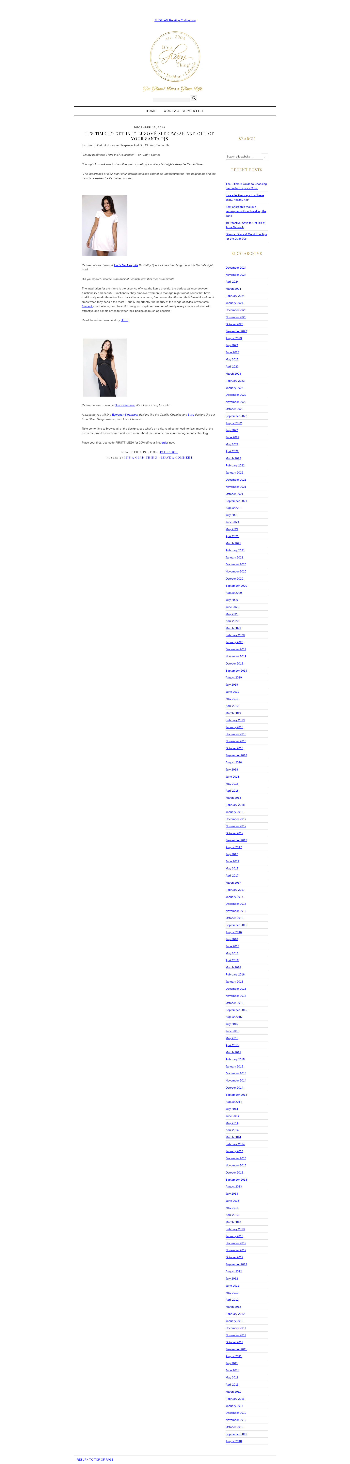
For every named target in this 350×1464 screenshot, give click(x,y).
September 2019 (236, 670)
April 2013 (232, 1214)
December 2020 (236, 564)
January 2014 (234, 1151)
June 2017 (232, 861)
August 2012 (234, 1271)
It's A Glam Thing (140, 457)
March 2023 (233, 373)
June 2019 (232, 691)
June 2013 (232, 1200)
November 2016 (236, 910)
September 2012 (236, 1264)
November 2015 (236, 995)
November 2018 (236, 741)
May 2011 (232, 1377)
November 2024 (236, 274)
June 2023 (232, 352)
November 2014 (236, 1080)
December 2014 (236, 1073)
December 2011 (236, 1328)
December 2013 (236, 1158)
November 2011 (236, 1335)
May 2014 (232, 1123)
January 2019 (234, 727)
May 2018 (232, 783)
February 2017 (235, 889)
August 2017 (234, 847)
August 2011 (234, 1356)
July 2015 (232, 1024)
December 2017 (236, 819)
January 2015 (234, 1066)
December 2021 (236, 479)
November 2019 (236, 656)
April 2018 (232, 790)
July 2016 (232, 939)
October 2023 (234, 324)
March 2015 (233, 1052)
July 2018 (232, 769)
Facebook (169, 452)
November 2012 (236, 1250)
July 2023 (232, 345)
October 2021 (234, 493)
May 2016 (232, 953)
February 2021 (235, 550)
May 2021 (232, 529)
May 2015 (232, 1038)
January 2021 (234, 557)
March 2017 (233, 882)
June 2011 (232, 1370)
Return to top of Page (95, 1459)
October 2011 (234, 1342)
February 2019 (235, 720)
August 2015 (234, 1016)
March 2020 (233, 628)
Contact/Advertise (184, 111)
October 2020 (234, 578)
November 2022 (236, 401)
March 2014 (233, 1137)
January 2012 (234, 1321)
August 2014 (234, 1101)
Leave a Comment (177, 457)
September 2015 (236, 1010)
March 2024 (233, 288)
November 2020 (236, 571)
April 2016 (232, 960)
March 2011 (233, 1391)
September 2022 (236, 416)
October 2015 (234, 1002)
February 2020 (235, 635)
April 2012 (232, 1299)
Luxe (191, 414)
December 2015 (236, 988)
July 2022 (232, 430)
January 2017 (234, 896)
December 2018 (236, 734)
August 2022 (234, 423)
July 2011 (232, 1363)
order (164, 442)
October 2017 (234, 833)
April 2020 (232, 621)
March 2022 (233, 458)
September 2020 (236, 585)
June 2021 (232, 522)
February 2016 (235, 974)
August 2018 (234, 762)
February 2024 (235, 295)
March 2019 (233, 713)
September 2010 (236, 1434)
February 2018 (235, 804)
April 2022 (232, 451)
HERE (124, 320)
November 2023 (236, 317)
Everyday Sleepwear (125, 414)
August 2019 (234, 677)
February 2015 (235, 1059)
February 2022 (235, 465)
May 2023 (232, 359)
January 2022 (234, 472)
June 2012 (232, 1285)
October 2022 (234, 408)
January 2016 (234, 981)
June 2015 (232, 1031)
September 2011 (236, 1349)
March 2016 (233, 967)
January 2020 (234, 642)
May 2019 (232, 698)
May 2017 (232, 868)
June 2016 (232, 946)
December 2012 (236, 1243)
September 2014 (236, 1094)
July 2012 (232, 1278)
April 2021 (232, 536)
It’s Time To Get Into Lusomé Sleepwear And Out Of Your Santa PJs (149, 136)
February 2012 (235, 1313)
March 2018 (233, 797)
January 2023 (234, 387)
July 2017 (232, 854)
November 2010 (236, 1419)
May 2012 (232, 1292)
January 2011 (234, 1405)
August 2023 (234, 338)
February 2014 (235, 1144)
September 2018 (236, 755)
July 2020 (232, 599)
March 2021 (233, 543)
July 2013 (232, 1193)
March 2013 (233, 1222)
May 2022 (232, 444)
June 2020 (232, 607)
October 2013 (234, 1172)
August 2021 (234, 507)
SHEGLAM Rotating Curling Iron (175, 20)
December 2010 (236, 1412)
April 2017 (232, 875)
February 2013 (235, 1229)
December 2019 (236, 649)
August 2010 (234, 1441)
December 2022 (236, 394)
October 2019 (234, 663)
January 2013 (234, 1236)
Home (151, 111)
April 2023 (232, 366)
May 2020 (232, 614)
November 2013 (236, 1165)
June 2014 (232, 1116)
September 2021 (236, 501)
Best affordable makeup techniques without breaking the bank (246, 211)
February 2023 (235, 380)
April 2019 (232, 705)
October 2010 (234, 1427)
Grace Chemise (125, 405)
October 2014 (234, 1087)
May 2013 (232, 1207)
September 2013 (236, 1179)
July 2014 (232, 1108)
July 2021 (232, 515)
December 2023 (236, 310)
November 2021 (236, 486)
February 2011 (235, 1398)
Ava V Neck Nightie (126, 265)
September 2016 (236, 925)
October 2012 (234, 1257)
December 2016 (236, 903)
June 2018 (232, 776)
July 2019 (232, 684)
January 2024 (234, 302)
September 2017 (236, 840)
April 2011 (232, 1384)
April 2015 (232, 1045)
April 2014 (232, 1130)
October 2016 (234, 918)
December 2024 (236, 267)
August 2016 (234, 932)
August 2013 (234, 1186)
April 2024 (232, 281)
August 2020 (234, 592)
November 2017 (236, 826)
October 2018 (234, 748)
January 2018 (234, 811)
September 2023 (236, 331)
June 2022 (232, 437)
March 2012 (233, 1306)
